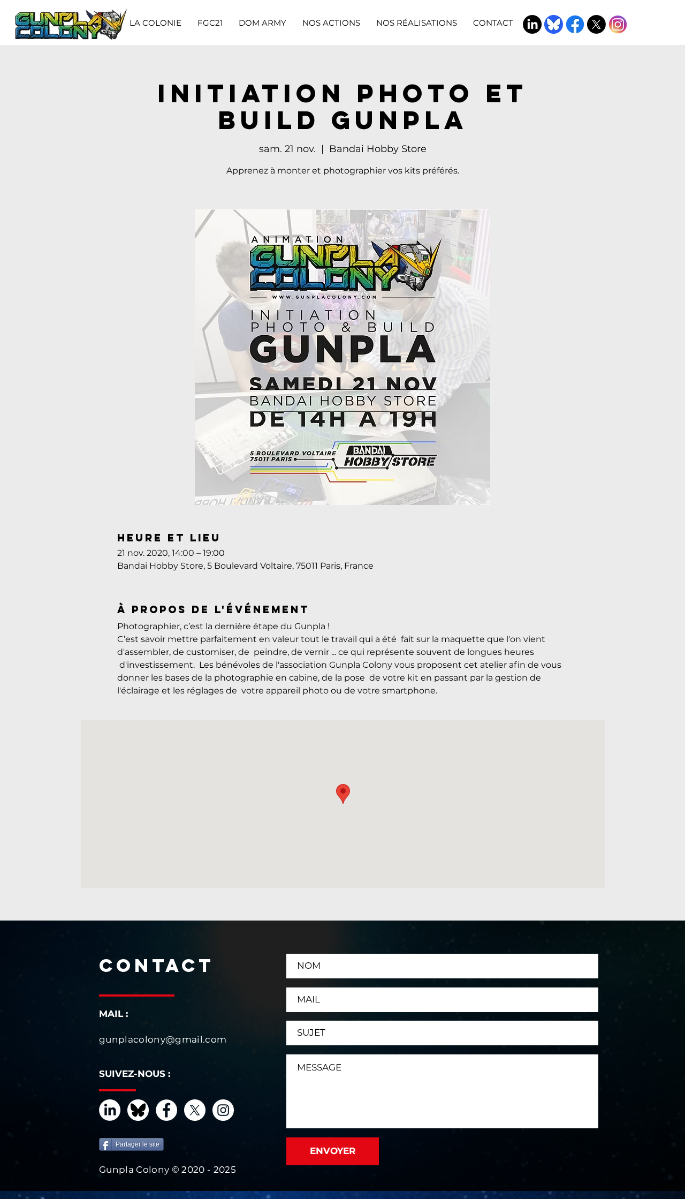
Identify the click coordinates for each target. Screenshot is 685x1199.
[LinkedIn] (532, 24)
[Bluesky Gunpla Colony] (553, 24)
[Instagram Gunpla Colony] (617, 24)
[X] (596, 24)
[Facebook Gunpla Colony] (575, 24)
